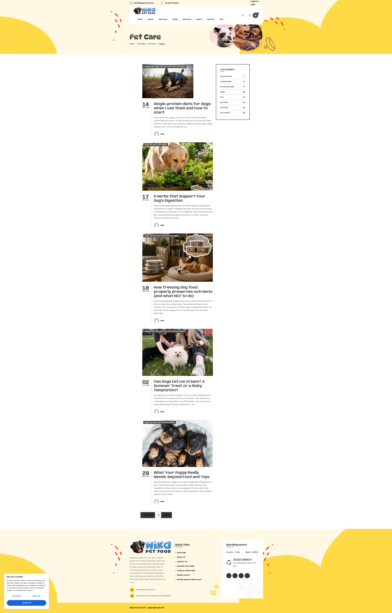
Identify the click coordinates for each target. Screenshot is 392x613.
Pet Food (171, 66)
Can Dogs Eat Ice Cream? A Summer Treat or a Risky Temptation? (179, 386)
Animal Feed (149, 66)
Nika (162, 134)
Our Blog (141, 44)
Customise (16, 596)
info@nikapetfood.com (144, 3)
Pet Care (152, 44)
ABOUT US (181, 557)
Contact (211, 19)
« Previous (148, 515)
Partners (163, 19)
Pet (151, 236)
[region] (26, 591)
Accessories (232, 76)
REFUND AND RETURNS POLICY (189, 580)
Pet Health (180, 66)
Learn (199, 19)
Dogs (157, 66)
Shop (175, 19)
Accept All (26, 603)
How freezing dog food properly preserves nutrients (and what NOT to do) (183, 292)
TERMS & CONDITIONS (186, 571)
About (150, 19)
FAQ (221, 19)
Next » (167, 515)
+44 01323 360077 (171, 3)
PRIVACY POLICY (183, 575)
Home (140, 19)
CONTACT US (182, 562)
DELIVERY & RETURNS (185, 566)
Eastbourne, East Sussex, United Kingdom (153, 596)
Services (187, 19)
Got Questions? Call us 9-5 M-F (244, 564)
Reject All (36, 596)
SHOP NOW (181, 553)
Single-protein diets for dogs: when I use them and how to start (182, 108)
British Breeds (232, 87)
